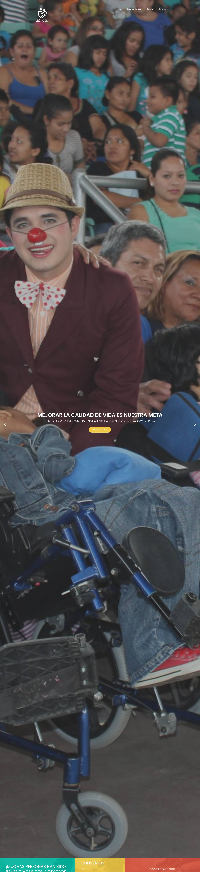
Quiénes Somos (134, 9)
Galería (149, 9)
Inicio (119, 9)
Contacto (163, 9)
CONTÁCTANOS (105, 431)
